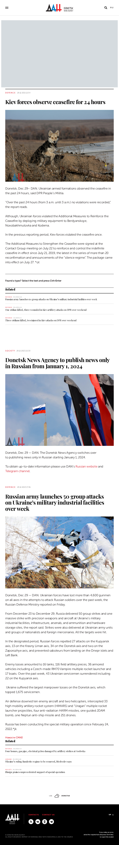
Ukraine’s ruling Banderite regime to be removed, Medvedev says (38, 761)
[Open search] (105, 7)
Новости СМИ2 (14, 737)
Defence (10, 93)
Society (10, 351)
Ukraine (8, 759)
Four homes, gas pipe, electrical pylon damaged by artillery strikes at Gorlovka (45, 751)
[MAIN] (51, 821)
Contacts (34, 815)
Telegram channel (17, 471)
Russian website (86, 466)
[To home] (59, 8)
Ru (112, 7)
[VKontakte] (37, 821)
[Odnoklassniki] (44, 821)
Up (110, 814)
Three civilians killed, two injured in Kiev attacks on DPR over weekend (40, 320)
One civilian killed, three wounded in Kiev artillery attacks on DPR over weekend (45, 309)
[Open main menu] (6, 7)
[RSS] (31, 821)
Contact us (48, 815)
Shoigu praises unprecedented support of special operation (35, 772)
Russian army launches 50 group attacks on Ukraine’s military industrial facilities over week (51, 299)
